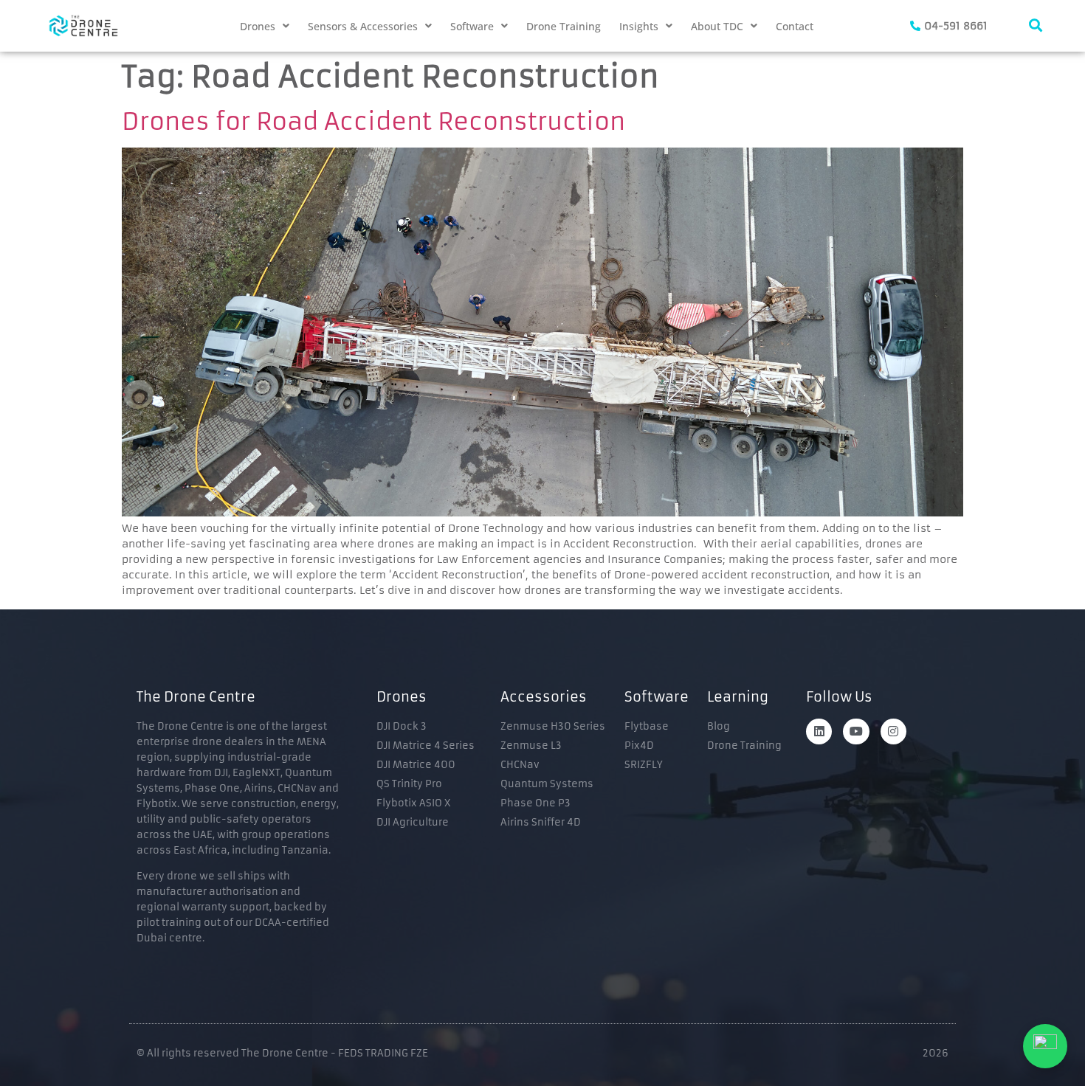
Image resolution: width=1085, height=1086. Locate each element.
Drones (257, 26)
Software (472, 26)
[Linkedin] (819, 731)
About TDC (717, 26)
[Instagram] (893, 731)
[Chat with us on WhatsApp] (1045, 1046)
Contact (794, 26)
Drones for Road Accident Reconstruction (373, 121)
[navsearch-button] (1035, 26)
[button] (264, 26)
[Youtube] (856, 731)
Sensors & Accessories (363, 26)
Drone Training (563, 26)
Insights (638, 26)
